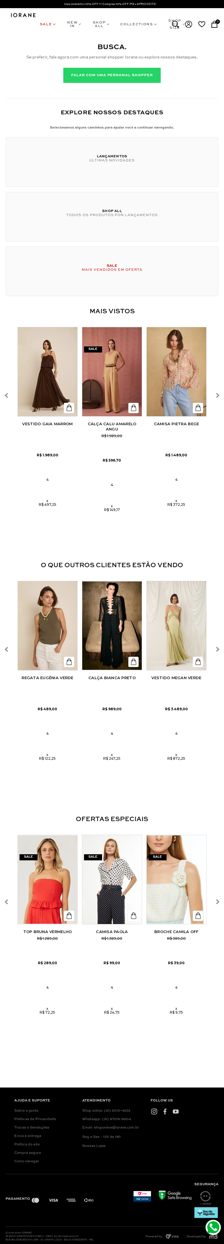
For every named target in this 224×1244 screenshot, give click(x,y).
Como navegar (26, 1161)
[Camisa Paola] (112, 879)
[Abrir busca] (175, 24)
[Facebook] (165, 1111)
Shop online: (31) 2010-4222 (106, 1111)
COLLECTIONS (136, 24)
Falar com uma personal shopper (112, 75)
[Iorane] (23, 17)
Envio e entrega (27, 1136)
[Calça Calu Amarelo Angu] (112, 371)
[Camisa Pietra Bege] (176, 371)
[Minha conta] (188, 24)
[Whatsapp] (214, 1228)
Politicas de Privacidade (35, 1119)
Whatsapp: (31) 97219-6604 (106, 1119)
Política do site (27, 1144)
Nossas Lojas (94, 1146)
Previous (7, 396)
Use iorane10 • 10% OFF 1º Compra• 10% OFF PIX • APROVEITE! (110, 4)
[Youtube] (175, 1111)
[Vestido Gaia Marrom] (47, 371)
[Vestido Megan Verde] (176, 625)
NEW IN (72, 24)
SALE (46, 24)
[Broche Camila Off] (176, 879)
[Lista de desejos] (201, 24)
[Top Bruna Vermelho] (47, 879)
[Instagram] (154, 1111)
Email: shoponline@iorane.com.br (110, 1127)
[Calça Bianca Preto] (112, 625)
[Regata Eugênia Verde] (47, 625)
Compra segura (27, 1153)
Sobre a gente (26, 1111)
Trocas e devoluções (31, 1127)
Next (217, 396)
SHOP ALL (99, 24)
